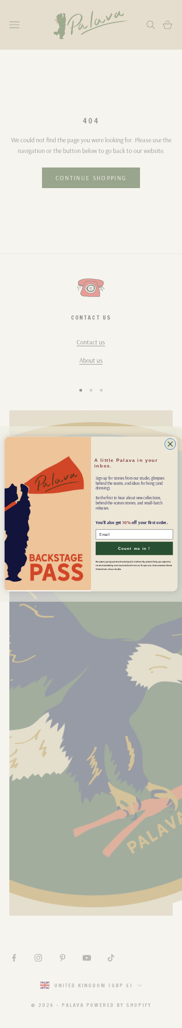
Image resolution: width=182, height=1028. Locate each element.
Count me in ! (134, 548)
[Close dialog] (170, 444)
